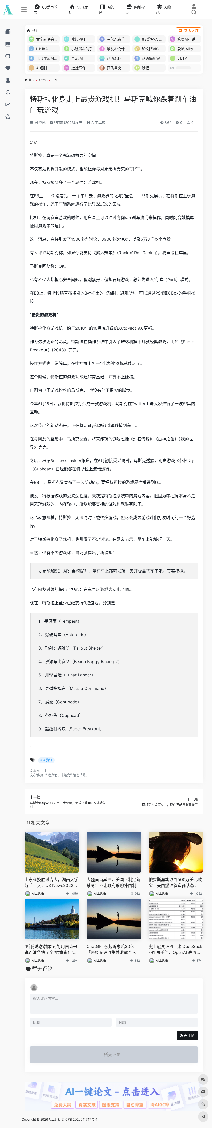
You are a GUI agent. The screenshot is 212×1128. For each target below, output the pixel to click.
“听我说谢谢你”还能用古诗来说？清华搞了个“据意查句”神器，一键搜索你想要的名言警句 (51, 950)
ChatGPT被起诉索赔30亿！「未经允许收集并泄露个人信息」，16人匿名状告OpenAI (113, 950)
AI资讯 (43, 80)
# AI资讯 (46, 760)
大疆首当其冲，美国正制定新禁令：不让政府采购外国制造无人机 (113, 883)
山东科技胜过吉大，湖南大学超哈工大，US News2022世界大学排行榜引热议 (51, 883)
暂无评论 (42, 969)
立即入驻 (191, 30)
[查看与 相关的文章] (32, 142)
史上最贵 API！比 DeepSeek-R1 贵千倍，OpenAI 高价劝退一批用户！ (175, 950)
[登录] (193, 7)
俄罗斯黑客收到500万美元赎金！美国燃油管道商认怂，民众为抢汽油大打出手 (175, 883)
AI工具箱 (97, 122)
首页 (31, 80)
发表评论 (187, 1035)
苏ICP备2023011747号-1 (79, 1119)
